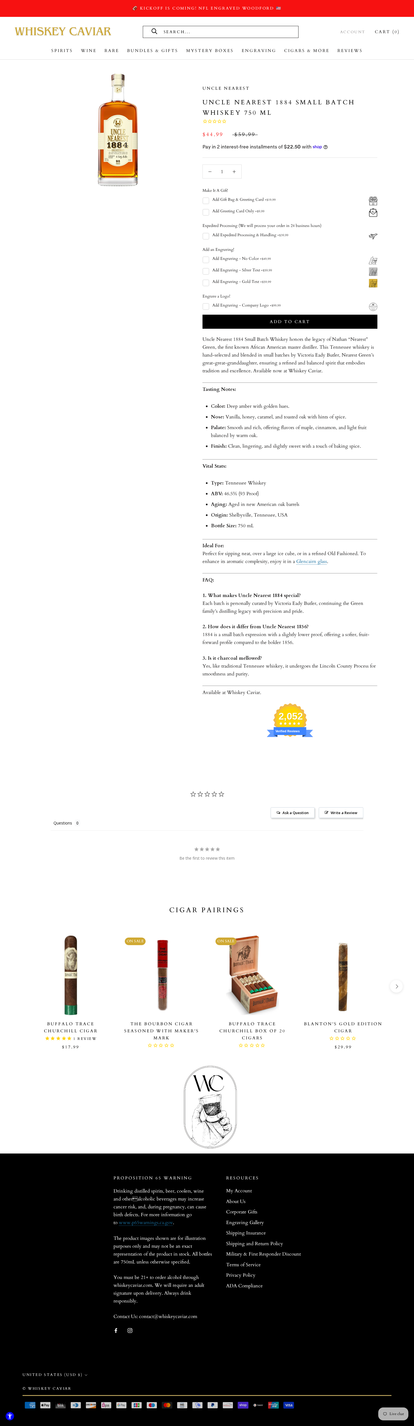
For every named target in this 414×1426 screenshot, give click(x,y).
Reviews (350, 50)
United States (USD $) (53, 1374)
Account (353, 32)
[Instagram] (130, 1330)
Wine (89, 50)
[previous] (17, 986)
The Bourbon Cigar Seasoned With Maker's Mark (161, 1031)
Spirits (62, 50)
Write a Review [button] (344, 812)
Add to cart (290, 322)
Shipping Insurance (246, 1233)
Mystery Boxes (210, 50)
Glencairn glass (311, 561)
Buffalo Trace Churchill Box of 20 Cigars (252, 1031)
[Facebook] (115, 1330)
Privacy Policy (240, 1275)
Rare (111, 50)
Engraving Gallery (245, 1222)
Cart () (387, 32)
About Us (236, 1201)
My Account (239, 1191)
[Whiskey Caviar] (63, 32)
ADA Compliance (244, 1286)
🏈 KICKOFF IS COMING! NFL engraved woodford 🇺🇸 (206, 8)
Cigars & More (307, 50)
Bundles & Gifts (152, 50)
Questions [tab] (63, 823)
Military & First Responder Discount (263, 1254)
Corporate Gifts (241, 1212)
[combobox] (226, 32)
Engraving (259, 50)
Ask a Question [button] (295, 812)
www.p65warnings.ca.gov (146, 1222)
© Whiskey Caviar (47, 1388)
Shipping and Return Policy (254, 1243)
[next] (396, 986)
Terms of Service (243, 1264)
